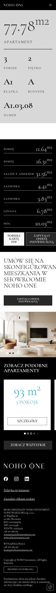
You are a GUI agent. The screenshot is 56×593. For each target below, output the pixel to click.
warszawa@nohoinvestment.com (19, 534)
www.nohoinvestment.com (16, 538)
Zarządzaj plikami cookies (19, 499)
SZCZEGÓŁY (27, 421)
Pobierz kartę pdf (14, 239)
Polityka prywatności (16, 490)
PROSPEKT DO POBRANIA (20, 569)
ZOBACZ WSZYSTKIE (28, 445)
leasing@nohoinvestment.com (18, 550)
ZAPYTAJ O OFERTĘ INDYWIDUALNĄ (28, 300)
